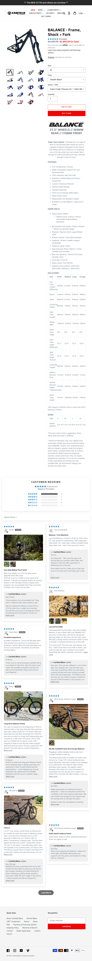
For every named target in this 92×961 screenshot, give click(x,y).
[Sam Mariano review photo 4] (64, 621)
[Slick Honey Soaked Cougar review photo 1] (68, 722)
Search (9, 934)
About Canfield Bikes (15, 918)
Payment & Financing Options (25, 925)
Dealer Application (23, 931)
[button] (33, 494)
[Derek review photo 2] (7, 564)
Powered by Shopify (28, 956)
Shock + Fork (53, 85)
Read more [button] (10, 615)
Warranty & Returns (29, 928)
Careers (37, 931)
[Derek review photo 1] (23, 548)
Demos (26, 921)
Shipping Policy (13, 928)
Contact (10, 931)
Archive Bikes (31, 918)
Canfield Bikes (16, 956)
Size (49, 66)
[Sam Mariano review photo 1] (68, 606)
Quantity (51, 94)
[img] (9, 526)
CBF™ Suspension (13, 921)
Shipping (51, 57)
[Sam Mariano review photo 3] (58, 621)
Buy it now (66, 113)
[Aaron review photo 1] (23, 706)
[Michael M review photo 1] (23, 810)
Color (50, 75)
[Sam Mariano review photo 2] (52, 621)
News (35, 921)
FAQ (8, 925)
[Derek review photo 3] (13, 564)
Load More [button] (46, 892)
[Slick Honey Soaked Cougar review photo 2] (52, 743)
